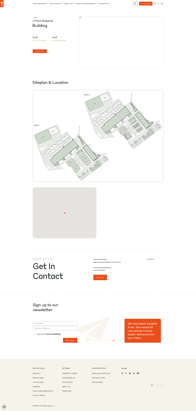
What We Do (55, 3)
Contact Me (100, 277)
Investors (103, 3)
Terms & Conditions (53, 334)
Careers (36, 386)
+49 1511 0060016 (99, 270)
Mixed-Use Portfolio (101, 373)
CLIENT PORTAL (39, 395)
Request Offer (40, 51)
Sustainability (68, 378)
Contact (36, 373)
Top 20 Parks (97, 382)
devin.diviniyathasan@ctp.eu (102, 267)
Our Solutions (98, 378)
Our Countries (39, 3)
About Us (68, 3)
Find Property (146, 3)
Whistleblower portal (43, 391)
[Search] (161, 3)
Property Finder (69, 373)
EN (155, 3)
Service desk (38, 378)
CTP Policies (38, 382)
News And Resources (85, 3)
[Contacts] (135, 4)
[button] (64, 213)
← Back (35, 17)
